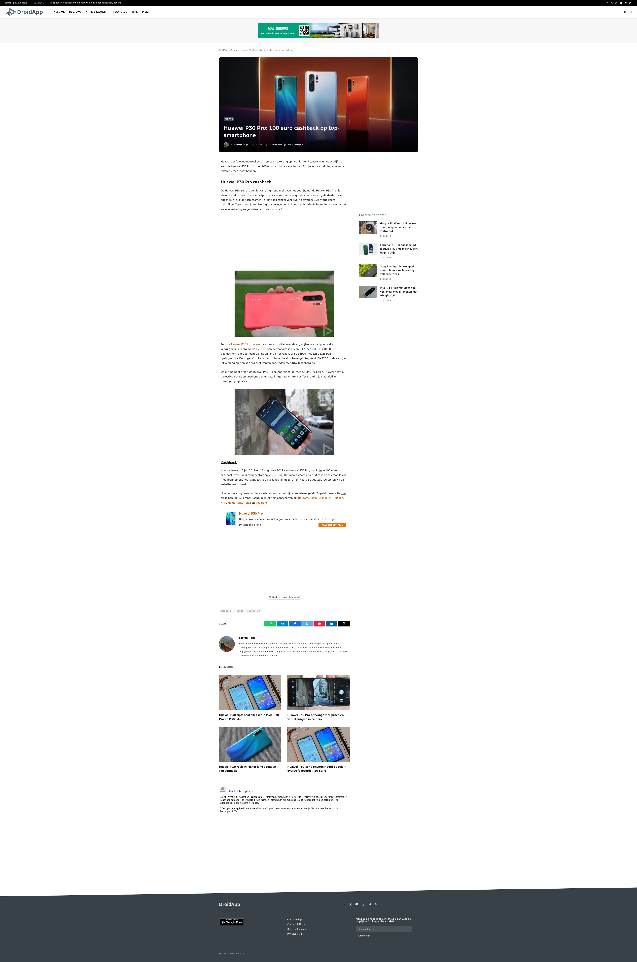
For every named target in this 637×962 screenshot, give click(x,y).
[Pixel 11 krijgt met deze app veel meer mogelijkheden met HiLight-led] (368, 292)
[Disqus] (284, 826)
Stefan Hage (242, 145)
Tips (135, 11)
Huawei (239, 611)
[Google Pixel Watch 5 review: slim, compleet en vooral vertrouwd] (368, 227)
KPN (223, 502)
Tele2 (247, 502)
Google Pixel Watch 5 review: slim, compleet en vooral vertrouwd (398, 227)
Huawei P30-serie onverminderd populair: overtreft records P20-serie (316, 769)
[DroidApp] (25, 12)
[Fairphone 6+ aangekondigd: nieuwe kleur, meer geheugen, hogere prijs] (368, 249)
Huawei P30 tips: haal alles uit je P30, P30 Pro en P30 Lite (249, 717)
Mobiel (326, 497)
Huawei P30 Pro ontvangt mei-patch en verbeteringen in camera (315, 717)
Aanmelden (364, 935)
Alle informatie (332, 525)
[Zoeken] (630, 12)
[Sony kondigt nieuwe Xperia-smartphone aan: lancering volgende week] (368, 270)
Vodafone (261, 502)
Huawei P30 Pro (251, 513)
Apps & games (96, 11)
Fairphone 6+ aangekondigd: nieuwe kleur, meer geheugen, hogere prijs (87, 2)
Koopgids (120, 11)
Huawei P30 (253, 611)
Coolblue (315, 497)
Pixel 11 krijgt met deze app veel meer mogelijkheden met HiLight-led (399, 291)
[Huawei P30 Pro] (230, 524)
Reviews (75, 11)
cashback (226, 611)
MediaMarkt (235, 502)
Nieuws (59, 11)
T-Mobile (337, 497)
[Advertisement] (284, 241)
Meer (146, 11)
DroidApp (223, 50)
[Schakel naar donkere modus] (625, 12)
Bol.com (303, 497)
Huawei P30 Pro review (245, 344)
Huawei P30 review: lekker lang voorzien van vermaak (247, 769)
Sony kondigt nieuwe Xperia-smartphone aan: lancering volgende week (398, 270)
